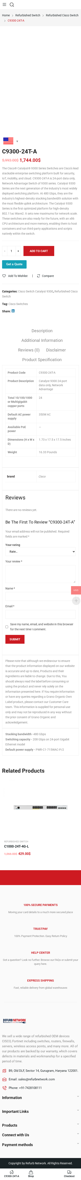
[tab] (42, 331)
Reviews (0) (29, 350)
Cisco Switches (18, 304)
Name (10, 588)
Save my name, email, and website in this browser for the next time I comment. (41, 627)
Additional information (42, 340)
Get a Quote (14, 264)
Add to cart (39, 251)
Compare (48, 276)
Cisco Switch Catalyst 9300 (35, 291)
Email (9, 606)
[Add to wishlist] (74, 783)
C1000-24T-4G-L (16, 846)
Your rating (12, 544)
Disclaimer (56, 350)
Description (42, 330)
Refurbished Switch (16, 841)
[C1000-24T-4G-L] (40, 807)
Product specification (42, 359)
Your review (13, 561)
